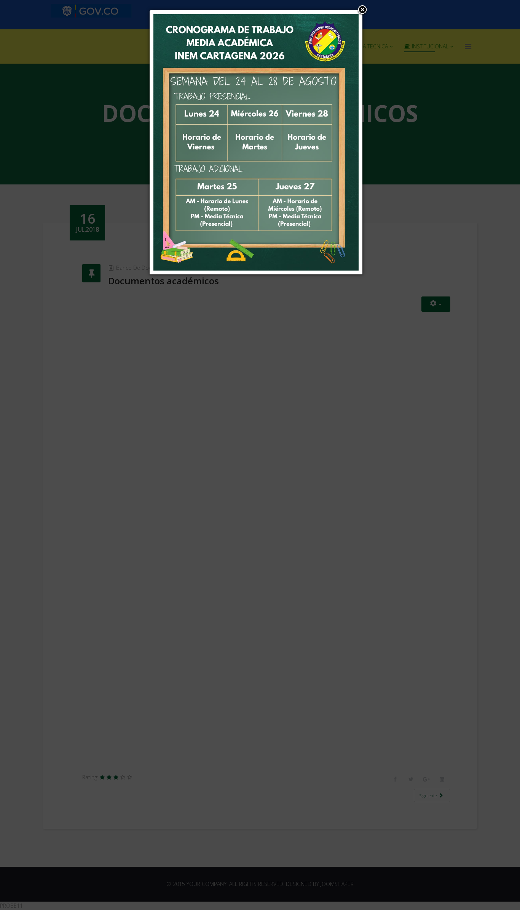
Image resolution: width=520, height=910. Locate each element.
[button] (362, 10)
